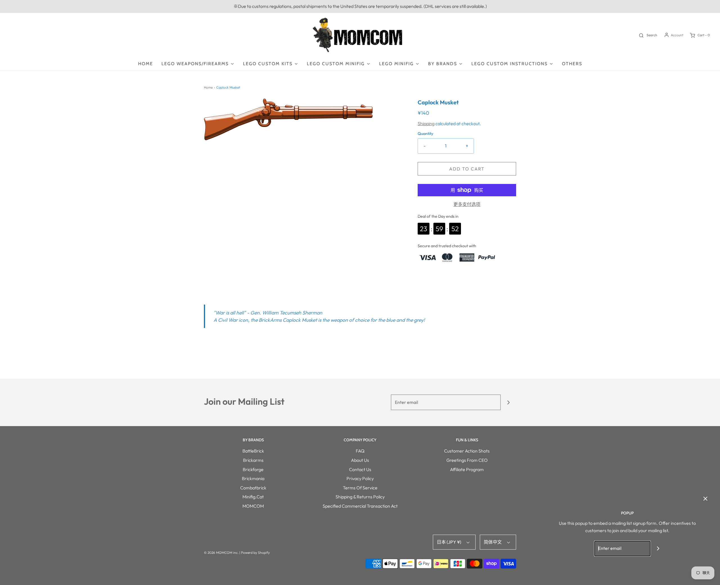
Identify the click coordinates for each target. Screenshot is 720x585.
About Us (360, 460)
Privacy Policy (360, 478)
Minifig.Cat (253, 497)
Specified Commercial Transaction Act (360, 506)
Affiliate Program (467, 469)
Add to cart (467, 169)
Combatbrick (253, 487)
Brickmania (253, 478)
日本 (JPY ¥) (449, 542)
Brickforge (253, 469)
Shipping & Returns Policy (360, 497)
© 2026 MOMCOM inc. (221, 552)
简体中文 (493, 542)
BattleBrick (253, 451)
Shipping (426, 123)
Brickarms (253, 460)
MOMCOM (253, 506)
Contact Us (360, 469)
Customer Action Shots (467, 451)
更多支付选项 (466, 204)
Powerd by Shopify (255, 552)
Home (145, 63)
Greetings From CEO (467, 460)
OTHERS (572, 63)
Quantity (425, 133)
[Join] (508, 402)
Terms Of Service (360, 487)
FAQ (360, 451)
